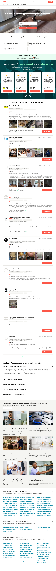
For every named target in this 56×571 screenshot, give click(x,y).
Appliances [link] (4, 7)
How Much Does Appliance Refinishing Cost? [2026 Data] (15, 429)
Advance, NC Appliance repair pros (44, 507)
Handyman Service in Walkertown (26, 559)
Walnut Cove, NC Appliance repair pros (10, 509)
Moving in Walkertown (24, 543)
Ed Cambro (31, 476)
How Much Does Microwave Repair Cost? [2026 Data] (14, 454)
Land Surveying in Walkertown (43, 558)
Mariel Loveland (6, 426)
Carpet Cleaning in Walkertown (43, 556)
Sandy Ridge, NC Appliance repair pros (44, 503)
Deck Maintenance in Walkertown (9, 551)
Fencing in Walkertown (7, 557)
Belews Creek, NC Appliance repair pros (10, 501)
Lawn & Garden (13, 4)
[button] (13, 124)
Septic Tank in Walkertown (8, 547)
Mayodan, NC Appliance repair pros (44, 501)
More (18, 4)
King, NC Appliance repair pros (26, 499)
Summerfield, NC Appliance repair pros (27, 507)
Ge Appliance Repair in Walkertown (9, 529)
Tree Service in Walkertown (8, 549)
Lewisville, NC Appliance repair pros (27, 505)
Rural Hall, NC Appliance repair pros (10, 503)
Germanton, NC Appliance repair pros (10, 505)
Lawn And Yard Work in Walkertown (27, 553)
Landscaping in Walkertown (25, 547)
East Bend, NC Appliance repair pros (44, 499)
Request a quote (7, 91)
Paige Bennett (31, 451)
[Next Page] (35, 357)
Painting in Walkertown (24, 555)
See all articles (7, 408)
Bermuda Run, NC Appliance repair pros (45, 505)
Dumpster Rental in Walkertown (26, 549)
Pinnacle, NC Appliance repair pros (27, 515)
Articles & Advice (23, 4)
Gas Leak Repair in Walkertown (26, 529)
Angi (29, 426)
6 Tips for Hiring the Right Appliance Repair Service (15, 479)
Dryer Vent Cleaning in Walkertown (44, 530)
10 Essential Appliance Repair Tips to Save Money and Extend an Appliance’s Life (40, 479)
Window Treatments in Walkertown (44, 552)
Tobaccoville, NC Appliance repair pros (27, 503)
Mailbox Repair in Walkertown (26, 557)
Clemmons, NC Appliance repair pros (27, 509)
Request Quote (47, 131)
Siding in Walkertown (41, 560)
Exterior (8, 4)
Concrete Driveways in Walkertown (9, 559)
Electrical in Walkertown (24, 527)
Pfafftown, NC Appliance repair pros (27, 497)
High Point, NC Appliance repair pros (27, 501)
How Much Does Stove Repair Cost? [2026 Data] (40, 428)
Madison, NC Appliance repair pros (26, 511)
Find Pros (28, 28)
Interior (4, 4)
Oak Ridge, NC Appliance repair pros (10, 507)
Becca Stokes (5, 476)
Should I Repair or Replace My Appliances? (39, 454)
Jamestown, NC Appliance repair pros (27, 513)
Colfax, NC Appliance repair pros (9, 511)
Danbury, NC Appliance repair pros (44, 497)
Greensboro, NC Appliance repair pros (10, 515)
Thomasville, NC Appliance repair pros (44, 509)
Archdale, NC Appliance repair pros (44, 515)
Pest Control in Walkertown (8, 553)
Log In (45, 1)
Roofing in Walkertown (7, 545)
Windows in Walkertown (41, 562)
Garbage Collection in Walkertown (9, 555)
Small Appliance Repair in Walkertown (10, 527)
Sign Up (50, 1)
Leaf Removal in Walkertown (8, 561)
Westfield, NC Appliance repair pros (44, 513)
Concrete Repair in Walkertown (26, 551)
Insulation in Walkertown (42, 545)
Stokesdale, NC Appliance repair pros (10, 513)
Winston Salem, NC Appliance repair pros (11, 497)
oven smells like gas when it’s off (21, 369)
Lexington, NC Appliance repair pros (44, 511)
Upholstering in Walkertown (42, 550)
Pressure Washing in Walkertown (26, 545)
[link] (4, 88)
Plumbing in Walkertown (7, 531)
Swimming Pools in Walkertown (26, 561)
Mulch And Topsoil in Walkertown (43, 554)
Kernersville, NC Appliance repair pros (10, 499)
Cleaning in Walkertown (7, 543)
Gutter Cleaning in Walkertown (43, 543)
